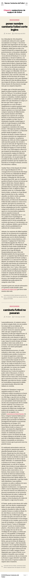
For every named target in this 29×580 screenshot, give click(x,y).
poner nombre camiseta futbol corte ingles (15, 26)
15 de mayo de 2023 (19, 317)
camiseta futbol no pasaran (14, 311)
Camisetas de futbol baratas (15, 414)
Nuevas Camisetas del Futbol (14, 3)
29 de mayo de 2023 (19, 33)
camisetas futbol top (12, 297)
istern (9, 33)
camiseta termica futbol (10, 565)
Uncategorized (14, 20)
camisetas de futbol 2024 (9, 289)
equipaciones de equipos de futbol (16, 567)
